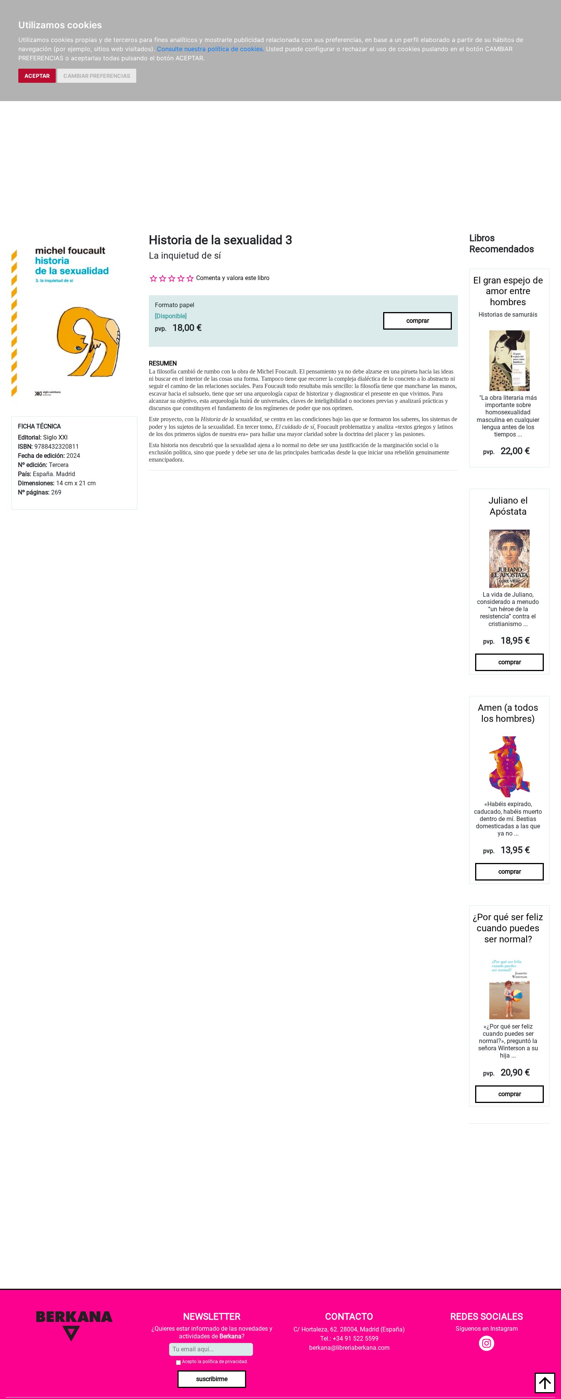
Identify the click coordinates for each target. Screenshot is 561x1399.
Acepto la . (215, 1361)
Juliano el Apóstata (508, 506)
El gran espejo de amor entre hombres (508, 291)
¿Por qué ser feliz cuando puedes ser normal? (508, 928)
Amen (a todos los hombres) (508, 713)
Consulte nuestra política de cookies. (210, 49)
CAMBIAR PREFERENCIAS (96, 75)
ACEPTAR (37, 75)
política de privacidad (225, 1361)
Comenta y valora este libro (232, 278)
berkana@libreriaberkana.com (349, 1347)
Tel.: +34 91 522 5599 (349, 1338)
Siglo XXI (55, 437)
